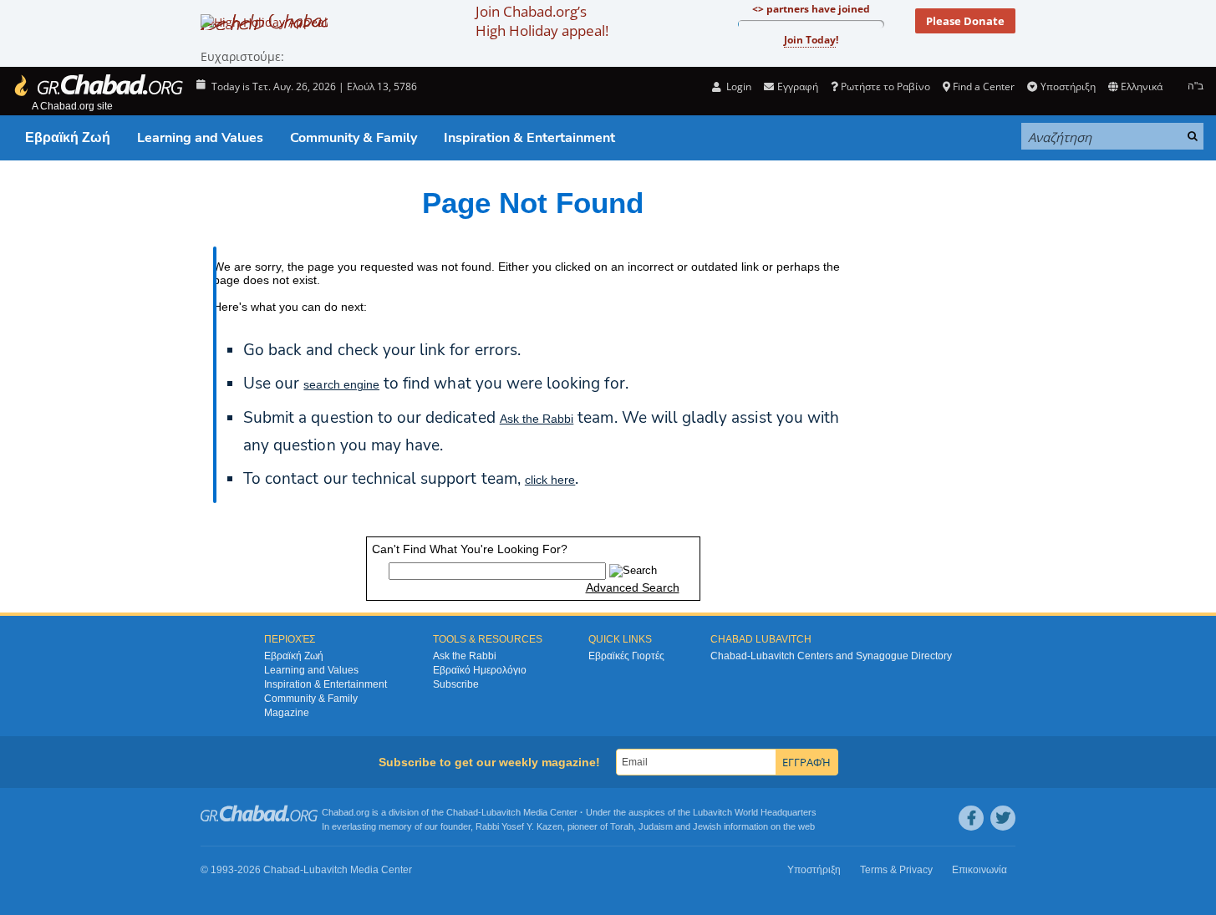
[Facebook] (971, 818)
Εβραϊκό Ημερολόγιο (480, 670)
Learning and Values (200, 138)
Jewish (707, 826)
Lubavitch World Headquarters (755, 812)
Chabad (462, 812)
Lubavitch (501, 812)
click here (550, 479)
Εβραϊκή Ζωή (67, 138)
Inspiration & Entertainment (529, 138)
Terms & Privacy (896, 870)
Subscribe (456, 684)
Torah (621, 826)
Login (737, 86)
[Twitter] (1002, 818)
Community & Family (353, 138)
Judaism (656, 826)
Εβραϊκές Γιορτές (626, 656)
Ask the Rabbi (537, 418)
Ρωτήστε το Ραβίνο (885, 86)
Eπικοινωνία (979, 870)
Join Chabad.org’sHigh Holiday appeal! (542, 21)
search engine (341, 384)
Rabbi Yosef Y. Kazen (519, 826)
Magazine (286, 713)
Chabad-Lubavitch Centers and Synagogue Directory (831, 656)
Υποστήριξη (1067, 86)
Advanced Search (632, 587)
